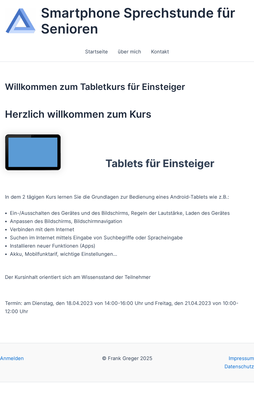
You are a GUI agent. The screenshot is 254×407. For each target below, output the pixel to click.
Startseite (96, 52)
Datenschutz (239, 367)
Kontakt (160, 52)
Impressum (241, 358)
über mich (129, 52)
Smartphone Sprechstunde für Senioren (138, 21)
